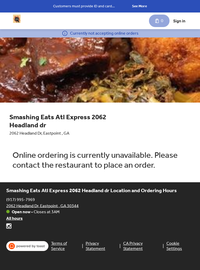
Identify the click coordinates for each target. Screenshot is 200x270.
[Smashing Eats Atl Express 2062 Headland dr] (17, 19)
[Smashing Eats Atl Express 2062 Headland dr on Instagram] (8, 226)
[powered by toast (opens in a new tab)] (27, 246)
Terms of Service (59, 246)
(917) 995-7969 (20, 199)
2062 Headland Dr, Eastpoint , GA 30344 (42, 205)
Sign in (179, 20)
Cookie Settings (174, 246)
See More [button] (139, 6)
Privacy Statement (95, 246)
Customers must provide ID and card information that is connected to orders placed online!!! (90, 6)
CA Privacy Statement (133, 246)
